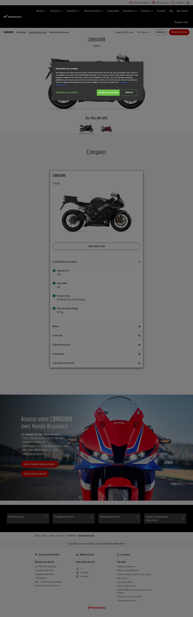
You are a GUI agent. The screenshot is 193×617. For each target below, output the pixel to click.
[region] (97, 81)
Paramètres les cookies (67, 92)
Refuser (129, 92)
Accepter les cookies (108, 92)
